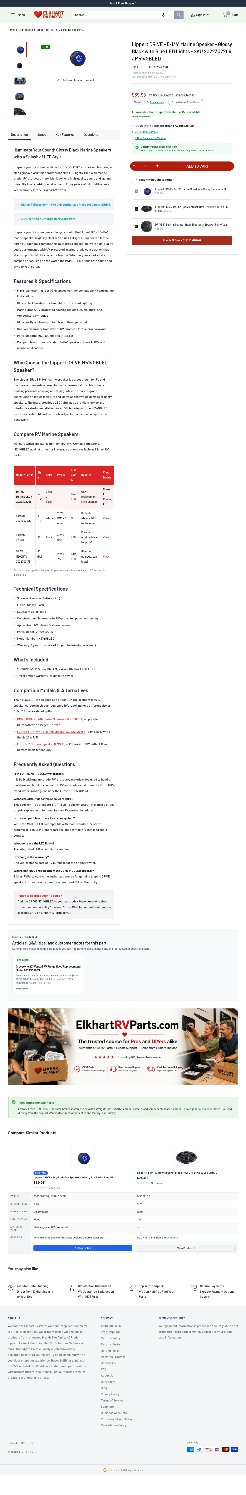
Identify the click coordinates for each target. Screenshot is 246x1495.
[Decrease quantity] (134, 165)
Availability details (141, 116)
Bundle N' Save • (182, 240)
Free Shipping (110, 1332)
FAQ (103, 1369)
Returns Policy (111, 1338)
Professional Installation (117, 1419)
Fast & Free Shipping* (123, 3)
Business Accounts (114, 1413)
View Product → (186, 1248)
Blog (104, 1388)
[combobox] (123, 15)
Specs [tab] (41, 134)
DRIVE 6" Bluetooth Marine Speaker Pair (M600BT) (50, 719)
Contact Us (108, 1363)
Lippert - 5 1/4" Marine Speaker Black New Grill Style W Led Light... (177, 1172)
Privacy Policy (110, 1394)
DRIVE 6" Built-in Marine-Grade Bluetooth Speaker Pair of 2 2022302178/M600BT (192, 224)
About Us (107, 1375)
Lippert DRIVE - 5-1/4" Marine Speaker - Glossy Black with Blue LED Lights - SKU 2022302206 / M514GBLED (192, 189)
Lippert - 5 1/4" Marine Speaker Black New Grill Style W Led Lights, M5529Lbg (192, 207)
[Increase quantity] (157, 165)
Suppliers (107, 1406)
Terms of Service (112, 1400)
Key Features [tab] (65, 134)
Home (11, 29)
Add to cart (197, 166)
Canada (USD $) (18, 1443)
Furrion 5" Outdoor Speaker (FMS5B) (41, 744)
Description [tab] (19, 134)
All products (26, 29)
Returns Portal (111, 1344)
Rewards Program (113, 1356)
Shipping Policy (111, 1325)
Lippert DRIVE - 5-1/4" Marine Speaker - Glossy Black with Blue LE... (74, 1177)
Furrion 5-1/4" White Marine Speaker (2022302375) (51, 731)
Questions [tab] (91, 134)
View (106, 518)
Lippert (137, 67)
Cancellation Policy (113, 1425)
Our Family (108, 1381)
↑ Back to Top (83, 1248)
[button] (163, 15)
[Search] (179, 15)
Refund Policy (110, 1350)
